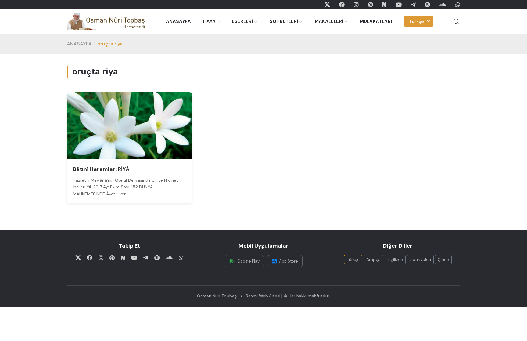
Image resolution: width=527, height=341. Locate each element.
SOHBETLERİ (284, 21)
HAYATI (211, 21)
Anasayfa (79, 44)
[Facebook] (342, 4)
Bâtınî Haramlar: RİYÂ (101, 169)
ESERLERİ (242, 21)
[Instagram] (356, 4)
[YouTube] (399, 4)
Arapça (373, 259)
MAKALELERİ (329, 21)
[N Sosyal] (384, 4)
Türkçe (416, 21)
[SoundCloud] (442, 4)
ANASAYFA (178, 21)
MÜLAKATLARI (376, 21)
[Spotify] (427, 4)
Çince (443, 259)
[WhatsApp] (457, 4)
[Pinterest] (370, 4)
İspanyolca (420, 259)
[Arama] (456, 21)
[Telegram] (413, 4)
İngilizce (395, 259)
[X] (327, 4)
